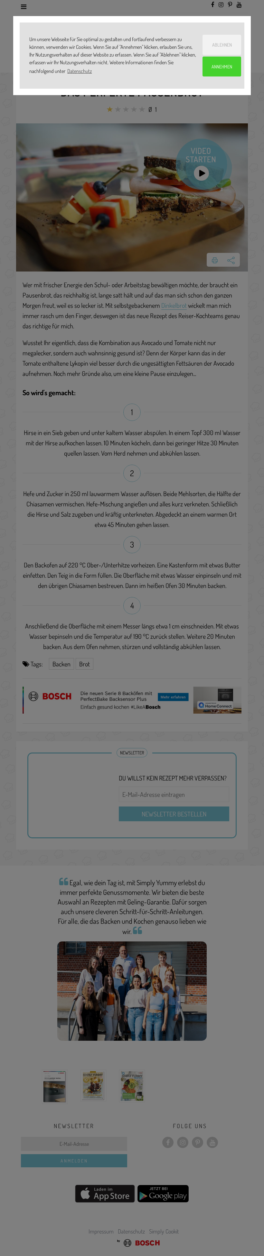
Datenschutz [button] (79, 71)
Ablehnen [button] (222, 45)
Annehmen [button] (222, 66)
